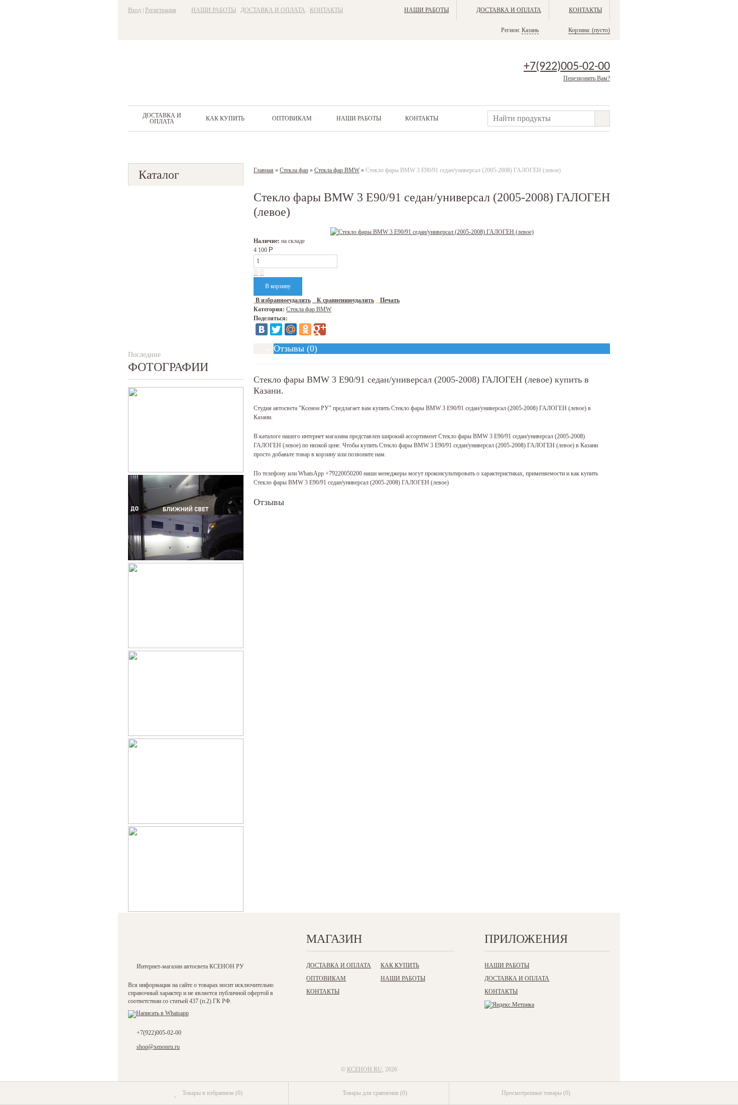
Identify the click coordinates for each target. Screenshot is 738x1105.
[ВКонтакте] (262, 329)
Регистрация (160, 10)
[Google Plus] (320, 329)
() (212, 1092)
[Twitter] (276, 329)
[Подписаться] (240, 942)
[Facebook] (178, 942)
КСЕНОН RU (364, 1069)
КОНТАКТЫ (326, 10)
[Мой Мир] (291, 329)
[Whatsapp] (158, 1013)
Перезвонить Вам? (586, 78)
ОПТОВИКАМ (292, 118)
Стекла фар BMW (336, 170)
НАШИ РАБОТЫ (213, 10)
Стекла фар (294, 170)
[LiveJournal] (334, 329)
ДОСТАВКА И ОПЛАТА (272, 10)
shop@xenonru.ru (158, 1046)
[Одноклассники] (305, 329)
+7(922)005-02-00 (567, 67)
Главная (264, 170)
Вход (134, 10)
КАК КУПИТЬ (225, 118)
